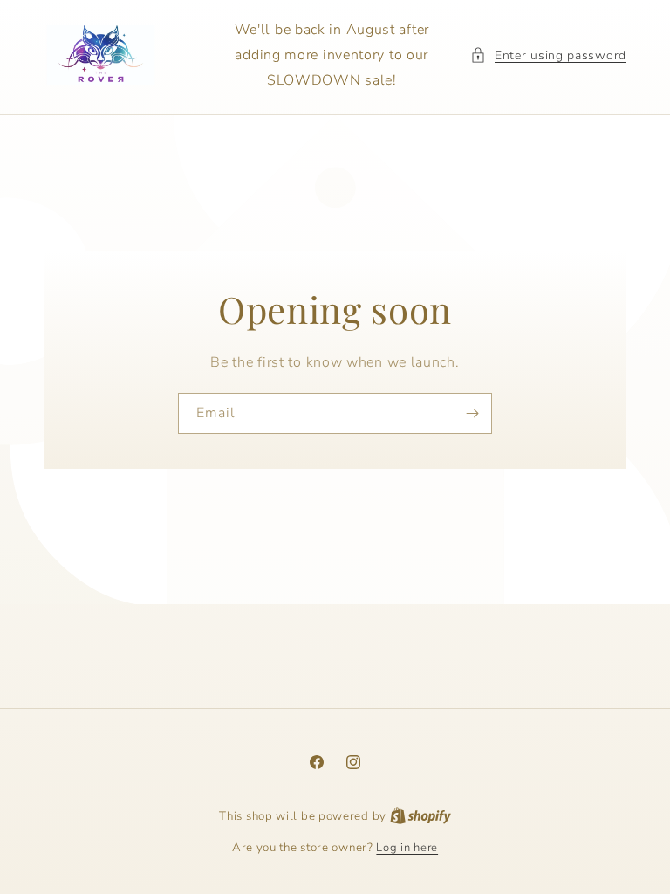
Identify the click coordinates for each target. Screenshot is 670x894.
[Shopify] (420, 816)
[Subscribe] (472, 413)
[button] (548, 55)
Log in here (407, 848)
